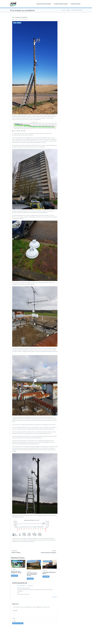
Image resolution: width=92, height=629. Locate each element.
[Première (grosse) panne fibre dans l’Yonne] (34, 564)
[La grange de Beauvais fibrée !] (49, 564)
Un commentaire (24, 19)
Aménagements (15, 561)
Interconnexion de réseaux (48, 552)
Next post (54, 550)
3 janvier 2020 (30, 585)
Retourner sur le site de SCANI (43, 3)
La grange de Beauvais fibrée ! (49, 573)
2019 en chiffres (16, 552)
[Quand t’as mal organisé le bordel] (18, 564)
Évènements (45, 561)
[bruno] (10, 18)
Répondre (55, 596)
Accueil (63, 10)
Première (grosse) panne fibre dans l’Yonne (32, 574)
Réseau (68, 10)
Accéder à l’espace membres (61, 3)
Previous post (14, 550)
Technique (19, 22)
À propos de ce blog (75, 3)
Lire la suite (14, 575)
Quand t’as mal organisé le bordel (16, 572)
